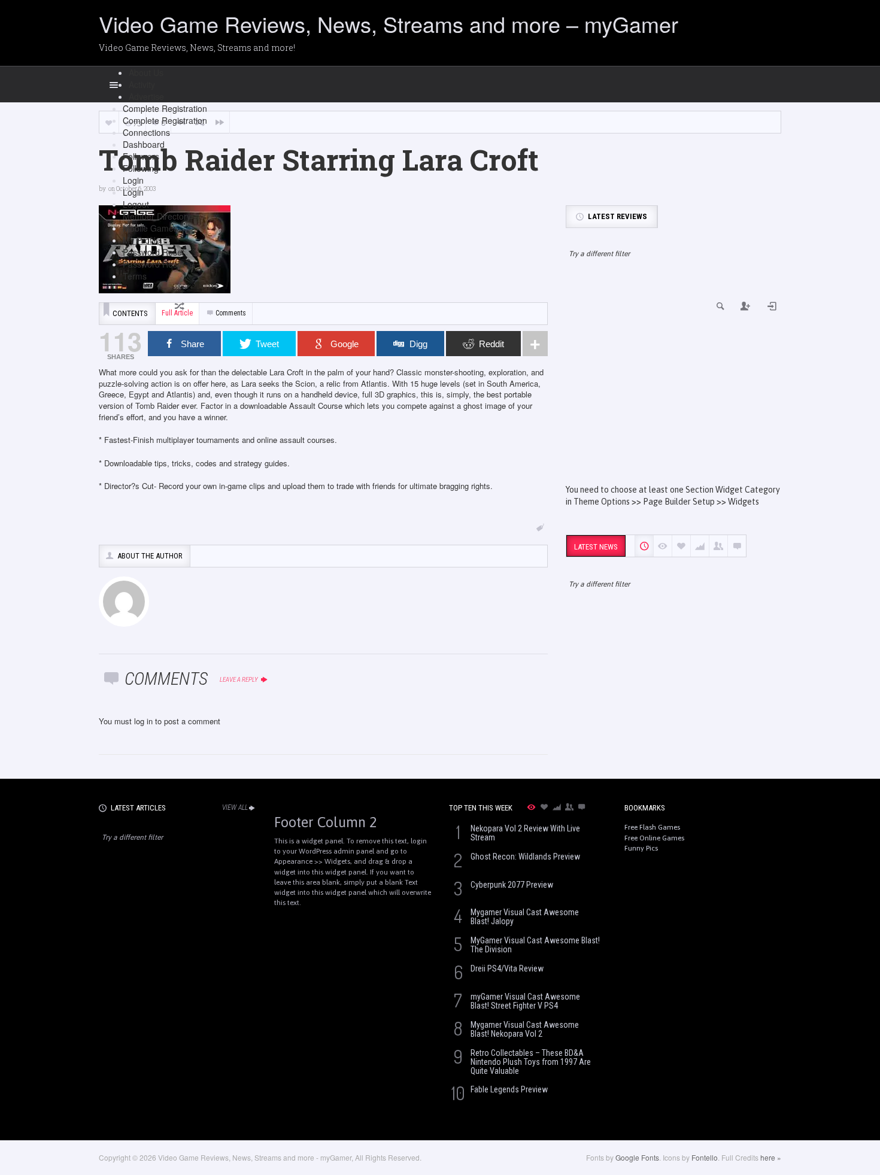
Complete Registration (165, 108)
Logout (136, 204)
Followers (141, 156)
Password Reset (153, 252)
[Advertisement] (673, 382)
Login (133, 180)
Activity (142, 84)
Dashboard (144, 144)
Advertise (146, 96)
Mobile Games (150, 228)
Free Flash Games (652, 827)
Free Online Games (654, 838)
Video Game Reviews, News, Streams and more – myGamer (388, 23)
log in (143, 721)
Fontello (704, 1157)
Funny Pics (641, 848)
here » (770, 1157)
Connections (146, 132)
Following (141, 168)
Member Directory (157, 216)
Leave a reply (239, 680)
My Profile (141, 240)
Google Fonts (637, 1157)
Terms (135, 276)
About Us (146, 72)
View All (235, 807)
